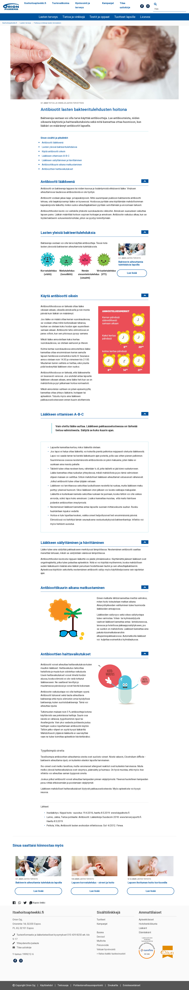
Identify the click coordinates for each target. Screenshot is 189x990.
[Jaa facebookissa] (15, 902)
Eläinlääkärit (145, 932)
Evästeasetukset (131, 985)
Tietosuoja (63, 985)
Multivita (101, 940)
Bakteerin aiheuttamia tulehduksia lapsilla (130, 263)
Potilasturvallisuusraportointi (88, 985)
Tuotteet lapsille (124, 17)
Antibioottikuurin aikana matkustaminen (61, 164)
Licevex (145, 17)
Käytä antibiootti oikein (53, 151)
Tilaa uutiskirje (125, 5)
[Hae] (155, 4)
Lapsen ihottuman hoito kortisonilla (147, 882)
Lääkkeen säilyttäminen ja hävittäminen (61, 160)
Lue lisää (132, 273)
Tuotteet (101, 919)
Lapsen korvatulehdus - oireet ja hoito (93, 882)
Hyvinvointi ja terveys (82, 5)
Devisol (101, 936)
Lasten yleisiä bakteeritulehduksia (59, 147)
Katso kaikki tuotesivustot (111, 953)
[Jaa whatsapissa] (20, 902)
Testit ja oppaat (99, 17)
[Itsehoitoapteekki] (11, 7)
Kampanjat (108, 3)
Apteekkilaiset (146, 919)
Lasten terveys (48, 17)
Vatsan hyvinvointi (106, 949)
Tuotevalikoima (60, 3)
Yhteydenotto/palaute (28, 943)
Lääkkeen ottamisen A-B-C (55, 155)
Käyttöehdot (46, 985)
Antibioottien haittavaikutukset (57, 169)
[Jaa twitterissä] (26, 902)
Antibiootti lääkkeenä (52, 142)
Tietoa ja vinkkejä (73, 17)
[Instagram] (20, 961)
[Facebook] (15, 961)
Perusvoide (103, 945)
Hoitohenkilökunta (148, 923)
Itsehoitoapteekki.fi (35, 3)
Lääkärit (143, 928)
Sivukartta (113, 985)
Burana (100, 932)
